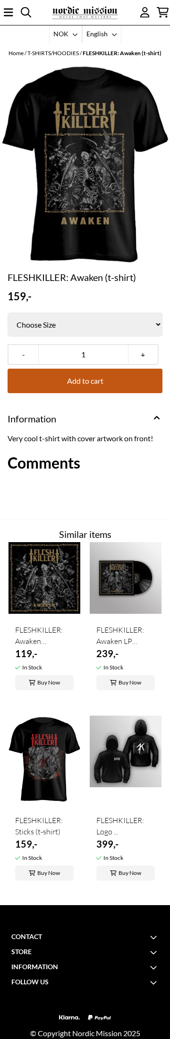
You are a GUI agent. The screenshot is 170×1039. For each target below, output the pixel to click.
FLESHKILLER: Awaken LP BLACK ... (120, 636)
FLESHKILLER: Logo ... (120, 826)
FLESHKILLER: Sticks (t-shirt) (39, 826)
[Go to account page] (144, 12)
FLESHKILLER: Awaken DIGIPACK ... (39, 636)
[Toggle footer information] (155, 937)
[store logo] (85, 12)
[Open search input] (26, 12)
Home (16, 53)
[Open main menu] (8, 12)
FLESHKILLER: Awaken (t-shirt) (122, 53)
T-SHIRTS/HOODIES (53, 53)
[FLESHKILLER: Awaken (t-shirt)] (85, 166)
